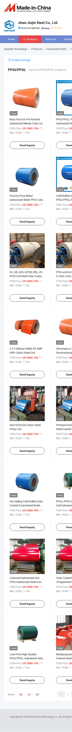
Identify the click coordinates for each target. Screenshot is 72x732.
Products (31, 39)
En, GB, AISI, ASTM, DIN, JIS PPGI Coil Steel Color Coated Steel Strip (26, 276)
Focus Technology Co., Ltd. (49, 716)
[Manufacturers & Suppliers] (28, 7)
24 (20, 694)
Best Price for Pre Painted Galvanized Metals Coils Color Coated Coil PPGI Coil (27, 123)
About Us (50, 39)
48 (37, 694)
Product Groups (21, 60)
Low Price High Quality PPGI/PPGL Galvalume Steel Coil (26, 658)
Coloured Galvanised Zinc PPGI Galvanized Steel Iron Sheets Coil (25, 582)
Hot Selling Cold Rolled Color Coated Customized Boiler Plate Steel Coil (26, 505)
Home (11, 39)
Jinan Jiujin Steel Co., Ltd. (38, 23)
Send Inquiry (27, 145)
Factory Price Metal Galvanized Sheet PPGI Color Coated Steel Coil (27, 200)
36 (29, 694)
